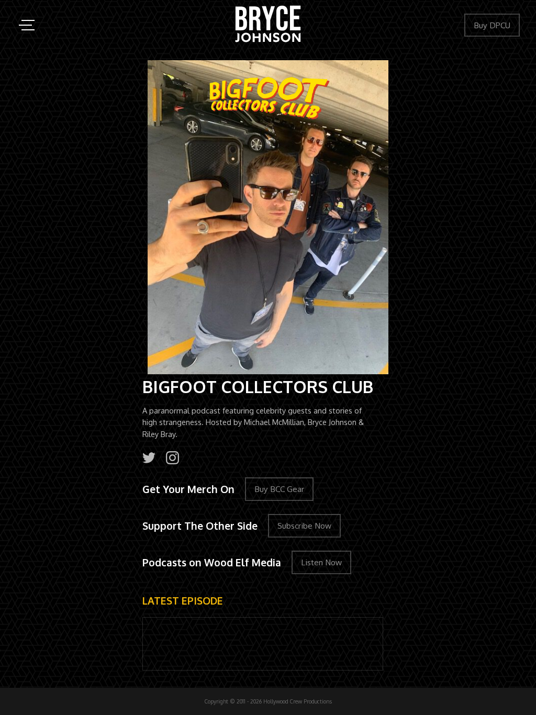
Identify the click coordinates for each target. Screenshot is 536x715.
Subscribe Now (304, 525)
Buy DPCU (492, 25)
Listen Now (321, 562)
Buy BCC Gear (279, 489)
